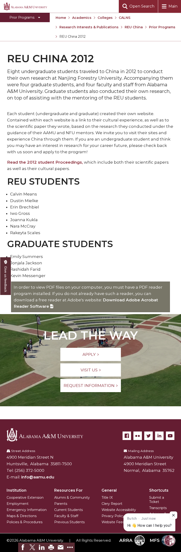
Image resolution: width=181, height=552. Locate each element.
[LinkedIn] (159, 436)
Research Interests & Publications (89, 27)
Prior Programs (162, 27)
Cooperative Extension (25, 497)
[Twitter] (148, 436)
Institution (16, 490)
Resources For (68, 490)
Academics (81, 18)
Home (61, 18)
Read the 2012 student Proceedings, (45, 162)
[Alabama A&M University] (48, 434)
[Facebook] (127, 436)
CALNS (124, 18)
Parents (60, 504)
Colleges (105, 18)
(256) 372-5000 (29, 470)
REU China (134, 27)
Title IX (107, 497)
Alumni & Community (72, 497)
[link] (23, 547)
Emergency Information (27, 510)
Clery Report (112, 504)
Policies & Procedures (24, 522)
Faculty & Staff (66, 516)
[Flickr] (137, 436)
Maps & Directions (22, 516)
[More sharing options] (70, 547)
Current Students (68, 510)
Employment (18, 504)
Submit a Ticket (156, 499)
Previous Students (69, 522)
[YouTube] (170, 436)
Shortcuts (159, 490)
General (109, 490)
